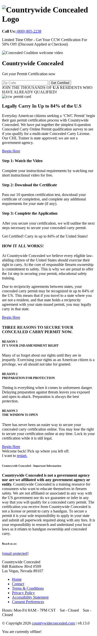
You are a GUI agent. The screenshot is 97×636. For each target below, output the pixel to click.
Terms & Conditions (28, 588)
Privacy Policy (23, 593)
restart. (22, 455)
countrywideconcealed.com (53, 623)
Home (17, 579)
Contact (18, 584)
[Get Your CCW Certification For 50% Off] (32, 53)
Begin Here (11, 151)
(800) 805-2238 (28, 31)
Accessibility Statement (30, 597)
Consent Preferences (28, 602)
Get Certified (60, 83)
